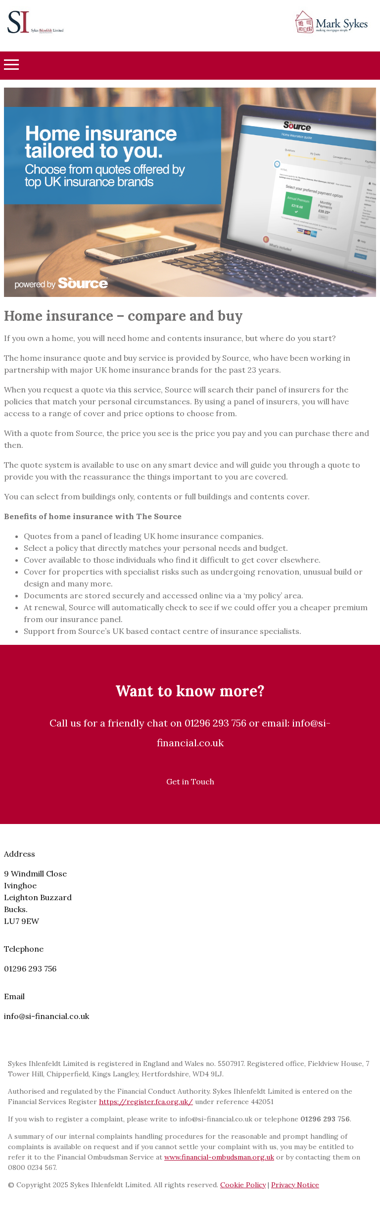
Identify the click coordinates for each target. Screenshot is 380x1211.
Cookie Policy (243, 1184)
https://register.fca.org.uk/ (146, 1101)
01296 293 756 (30, 968)
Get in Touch (190, 781)
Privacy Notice (295, 1184)
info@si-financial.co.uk (46, 1016)
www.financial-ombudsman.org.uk (219, 1157)
